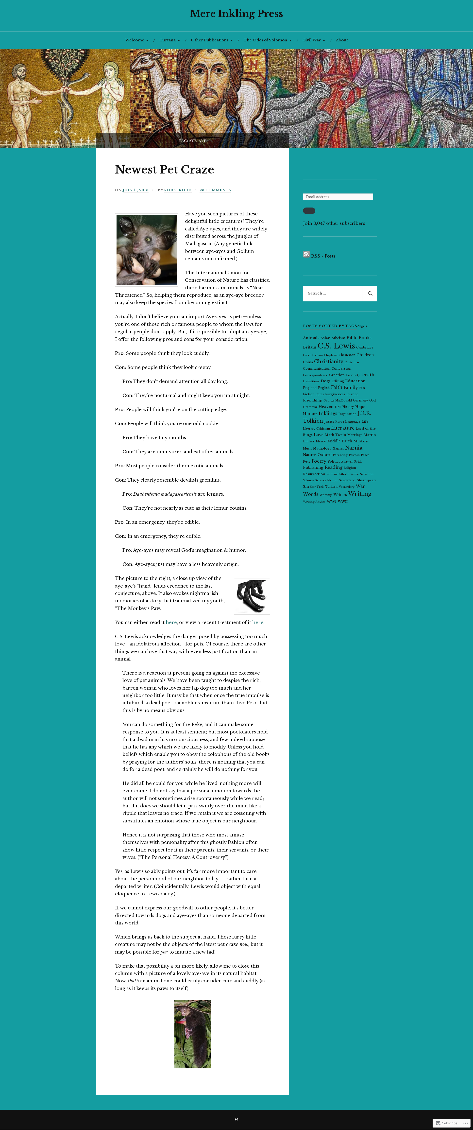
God (372, 400)
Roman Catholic (337, 474)
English (324, 388)
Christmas (352, 362)
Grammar (310, 407)
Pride (358, 461)
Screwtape (347, 480)
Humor (310, 414)
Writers (340, 495)
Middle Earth (339, 441)
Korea (339, 421)
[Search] (369, 293)
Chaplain (316, 355)
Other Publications (209, 40)
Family (351, 387)
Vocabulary (347, 486)
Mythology (322, 448)
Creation (337, 375)
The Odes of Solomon (265, 40)
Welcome (134, 40)
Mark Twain (335, 435)
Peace (365, 455)
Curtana (167, 40)
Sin (306, 486)
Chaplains (331, 355)
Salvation (366, 474)
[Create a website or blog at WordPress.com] (236, 1120)
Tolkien (331, 486)
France (352, 394)
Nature (309, 454)
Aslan (325, 338)
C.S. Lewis (336, 346)
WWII (343, 502)
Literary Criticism (316, 428)
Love (318, 434)
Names (338, 448)
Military (361, 441)
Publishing (313, 467)
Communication (316, 368)
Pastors (354, 455)
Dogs (325, 381)
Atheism (338, 338)
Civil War (312, 40)
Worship (326, 495)
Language (352, 421)
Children (365, 355)
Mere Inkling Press (236, 13)
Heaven (326, 406)
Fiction (308, 394)
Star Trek (317, 486)
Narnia (353, 448)
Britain (309, 347)
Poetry (318, 461)
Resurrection (314, 474)
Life (365, 421)
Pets (306, 461)
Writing (360, 493)
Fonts (320, 394)
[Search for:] (340, 293)
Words (310, 494)
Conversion (341, 368)
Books (365, 337)
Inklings (328, 413)
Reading (333, 467)
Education (355, 381)
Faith (336, 387)
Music (307, 448)
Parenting (340, 455)
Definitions (311, 381)
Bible (351, 337)
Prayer (347, 461)
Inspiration (347, 414)
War (360, 486)
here (171, 622)
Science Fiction (326, 480)
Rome (354, 474)
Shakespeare (367, 480)
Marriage (354, 435)
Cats (306, 355)
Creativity (353, 375)
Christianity (328, 362)
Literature (343, 428)
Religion (350, 467)
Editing (338, 381)
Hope (360, 407)
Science (308, 480)
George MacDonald (337, 400)
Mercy (321, 441)
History (348, 407)
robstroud (178, 190)
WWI (332, 501)
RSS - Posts (323, 256)
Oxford (325, 454)
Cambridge (364, 347)
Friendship (312, 400)
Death (367, 374)
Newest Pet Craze (164, 169)
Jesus (329, 421)
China (308, 362)
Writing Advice (314, 502)
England (310, 388)
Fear (362, 388)
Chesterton (347, 355)
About (342, 40)
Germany (360, 400)
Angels (362, 326)
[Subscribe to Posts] (306, 256)
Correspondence (315, 375)
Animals (311, 337)
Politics (334, 461)
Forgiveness (335, 394)
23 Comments (215, 190)
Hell (338, 407)
